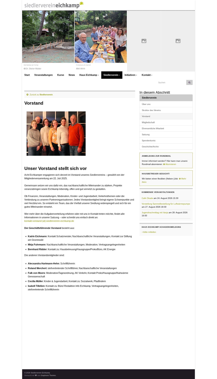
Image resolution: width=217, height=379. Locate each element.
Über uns (146, 104)
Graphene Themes (48, 375)
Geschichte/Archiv (150, 146)
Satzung (146, 134)
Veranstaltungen (43, 75)
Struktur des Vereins (151, 110)
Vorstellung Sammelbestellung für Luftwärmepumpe (166, 204)
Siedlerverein (111, 75)
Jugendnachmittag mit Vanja (155, 212)
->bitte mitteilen (149, 232)
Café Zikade (147, 198)
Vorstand (146, 116)
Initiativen (130, 75)
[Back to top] (210, 372)
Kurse (60, 75)
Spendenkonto (148, 140)
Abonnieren (170, 164)
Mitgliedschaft (148, 122)
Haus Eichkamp (88, 75)
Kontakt (146, 75)
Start (27, 75)
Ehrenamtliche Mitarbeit (153, 128)
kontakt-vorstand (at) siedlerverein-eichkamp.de (49, 221)
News (72, 75)
